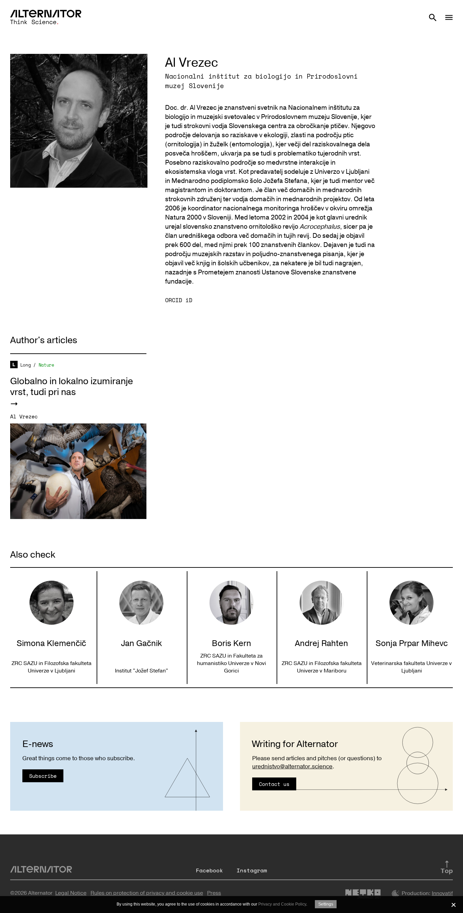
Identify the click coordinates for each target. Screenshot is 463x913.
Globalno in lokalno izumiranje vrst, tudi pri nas (71, 386)
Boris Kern (231, 643)
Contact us (274, 784)
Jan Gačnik (141, 643)
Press (214, 893)
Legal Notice (70, 893)
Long (25, 364)
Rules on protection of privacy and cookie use (146, 893)
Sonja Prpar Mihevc (412, 643)
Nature (46, 364)
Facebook (209, 870)
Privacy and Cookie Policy (282, 904)
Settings (325, 904)
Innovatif (442, 893)
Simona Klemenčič (51, 643)
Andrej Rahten (321, 643)
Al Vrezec (24, 416)
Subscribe (43, 776)
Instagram (252, 870)
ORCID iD (178, 300)
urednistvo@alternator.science (292, 766)
